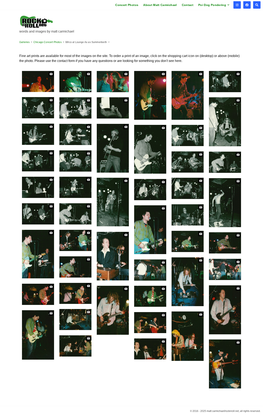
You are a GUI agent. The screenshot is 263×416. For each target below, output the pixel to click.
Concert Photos (126, 5)
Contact (187, 5)
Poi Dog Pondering (212, 5)
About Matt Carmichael (160, 5)
